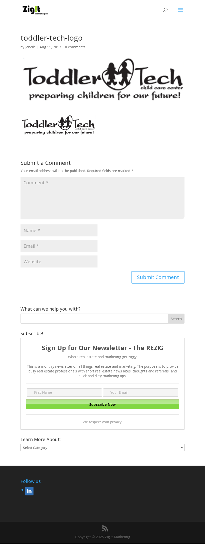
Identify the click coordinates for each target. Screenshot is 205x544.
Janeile (30, 47)
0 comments (75, 47)
